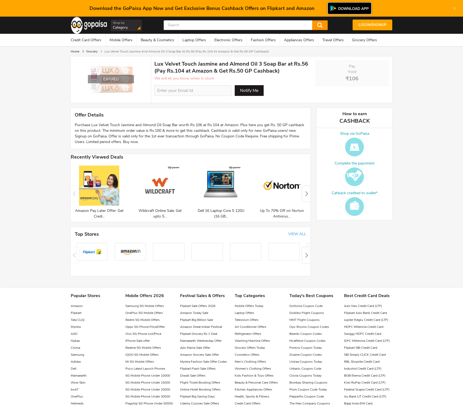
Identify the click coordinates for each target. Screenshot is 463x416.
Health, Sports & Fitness (252, 396)
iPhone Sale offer (137, 341)
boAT (75, 389)
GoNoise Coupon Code (306, 306)
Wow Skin (78, 382)
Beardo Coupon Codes (305, 334)
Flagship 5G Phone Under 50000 (149, 403)
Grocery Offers (364, 40)
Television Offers (247, 320)
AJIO (74, 334)
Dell (73, 368)
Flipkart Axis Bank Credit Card (365, 313)
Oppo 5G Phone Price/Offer (145, 327)
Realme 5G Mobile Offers (143, 348)
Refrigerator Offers (248, 334)
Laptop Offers (194, 40)
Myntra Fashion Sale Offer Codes (203, 361)
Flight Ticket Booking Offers (200, 382)
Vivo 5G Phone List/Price (143, 334)
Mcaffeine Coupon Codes (307, 341)
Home (75, 51)
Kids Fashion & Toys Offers (254, 375)
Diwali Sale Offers (193, 375)
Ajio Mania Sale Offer (195, 348)
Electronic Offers (228, 40)
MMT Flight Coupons (304, 320)
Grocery (92, 51)
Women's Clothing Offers (253, 368)
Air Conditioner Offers (250, 327)
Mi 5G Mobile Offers (139, 361)
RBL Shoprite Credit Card (362, 361)
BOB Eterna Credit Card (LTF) (365, 375)
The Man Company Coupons (309, 403)
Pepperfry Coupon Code (306, 396)
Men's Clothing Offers (250, 361)
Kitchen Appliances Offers (253, 389)
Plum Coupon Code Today (308, 389)
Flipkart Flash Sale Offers (198, 368)
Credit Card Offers (86, 40)
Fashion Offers (263, 40)
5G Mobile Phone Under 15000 (147, 382)
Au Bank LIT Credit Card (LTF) (365, 396)
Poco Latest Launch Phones (145, 368)
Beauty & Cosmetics (157, 40)
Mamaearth (79, 375)
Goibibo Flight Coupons (306, 313)
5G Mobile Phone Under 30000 (147, 396)
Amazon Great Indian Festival (201, 327)
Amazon (77, 306)
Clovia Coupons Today (305, 375)
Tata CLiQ (77, 320)
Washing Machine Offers (252, 341)
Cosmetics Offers (247, 355)
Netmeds (77, 403)
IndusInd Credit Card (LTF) (363, 368)
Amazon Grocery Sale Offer (199, 355)
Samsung (77, 355)
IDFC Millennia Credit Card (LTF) (367, 341)
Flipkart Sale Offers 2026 (197, 306)
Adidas (76, 361)
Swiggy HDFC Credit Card (362, 334)
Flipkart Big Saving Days (197, 396)
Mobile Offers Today (249, 306)
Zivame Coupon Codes (305, 355)
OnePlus (77, 396)
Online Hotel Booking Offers (200, 389)
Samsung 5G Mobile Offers (144, 306)
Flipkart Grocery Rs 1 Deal (198, 334)
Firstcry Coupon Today (305, 348)
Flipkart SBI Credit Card (360, 348)
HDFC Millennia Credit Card (363, 327)
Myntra (76, 327)
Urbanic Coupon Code (305, 368)
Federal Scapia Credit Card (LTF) (367, 389)
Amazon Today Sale (194, 313)
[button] (306, 194)
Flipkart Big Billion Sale (196, 320)
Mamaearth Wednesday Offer (201, 341)
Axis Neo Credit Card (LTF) (363, 306)
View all (297, 234)
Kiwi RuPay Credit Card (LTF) (365, 382)
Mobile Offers (121, 40)
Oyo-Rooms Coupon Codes (309, 327)
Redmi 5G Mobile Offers (142, 320)
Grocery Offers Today (250, 348)
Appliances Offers (299, 40)
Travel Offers (333, 40)
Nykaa (75, 341)
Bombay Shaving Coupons (308, 382)
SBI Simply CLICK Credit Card (365, 355)
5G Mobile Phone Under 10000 (147, 375)
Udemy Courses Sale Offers (199, 403)
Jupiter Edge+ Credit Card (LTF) (366, 320)
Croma (75, 348)
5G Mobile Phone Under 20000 (147, 389)
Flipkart (76, 313)
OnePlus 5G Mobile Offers (144, 313)
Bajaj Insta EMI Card (358, 403)
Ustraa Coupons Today (305, 361)
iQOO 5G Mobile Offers (142, 355)
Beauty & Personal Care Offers (256, 382)
